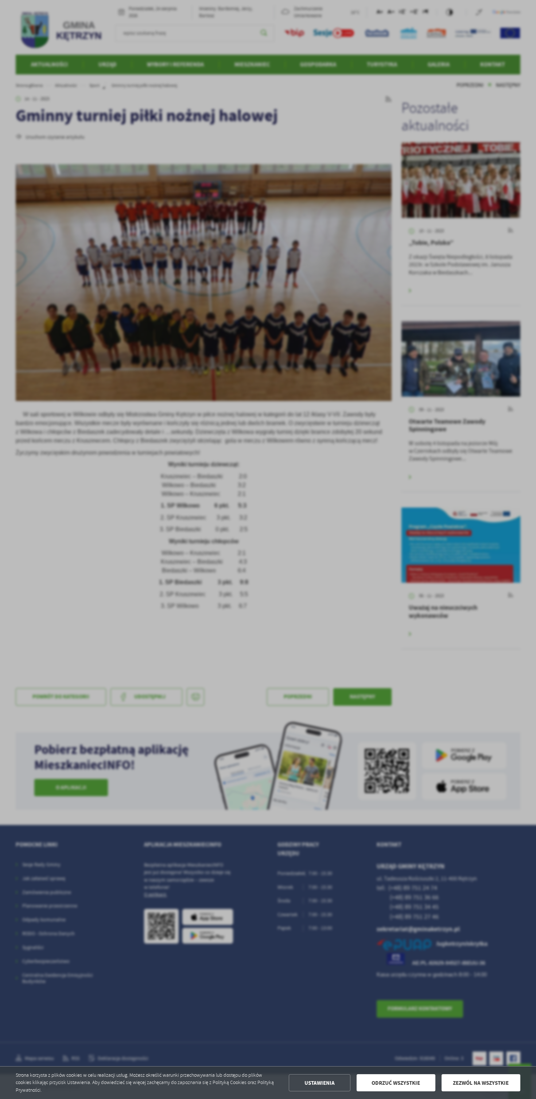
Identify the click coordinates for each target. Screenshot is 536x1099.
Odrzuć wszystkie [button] (396, 1083)
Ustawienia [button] (319, 1083)
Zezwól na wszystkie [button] (481, 1083)
